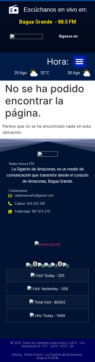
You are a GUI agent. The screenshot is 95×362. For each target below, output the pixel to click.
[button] (79, 61)
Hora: (58, 61)
